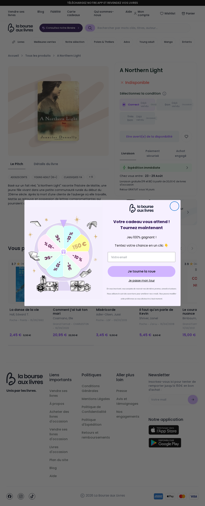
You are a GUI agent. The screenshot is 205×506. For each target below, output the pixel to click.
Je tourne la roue (141, 271)
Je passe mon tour (142, 281)
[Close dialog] (174, 206)
